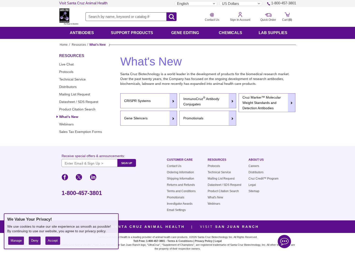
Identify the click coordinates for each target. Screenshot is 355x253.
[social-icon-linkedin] (93, 178)
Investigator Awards (179, 203)
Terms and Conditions (181, 191)
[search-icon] (172, 17)
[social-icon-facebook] (65, 178)
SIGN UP (126, 163)
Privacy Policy (204, 240)
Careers (253, 166)
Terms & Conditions (180, 240)
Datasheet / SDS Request (78, 102)
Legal (252, 185)
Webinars (66, 124)
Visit (140, 227)
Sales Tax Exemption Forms (80, 132)
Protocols (66, 72)
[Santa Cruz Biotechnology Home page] (68, 17)
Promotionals (175, 197)
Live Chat (66, 64)
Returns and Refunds (181, 185)
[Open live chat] (284, 242)
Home (64, 44)
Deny (34, 240)
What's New (68, 117)
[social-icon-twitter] (79, 178)
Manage (16, 240)
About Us (256, 159)
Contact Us (174, 166)
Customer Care (180, 159)
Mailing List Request (74, 94)
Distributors (68, 87)
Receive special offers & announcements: (93, 156)
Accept (53, 240)
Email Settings (176, 210)
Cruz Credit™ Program (263, 178)
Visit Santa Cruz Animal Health (83, 3)
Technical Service (72, 79)
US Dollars (230, 3)
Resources (79, 44)
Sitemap (253, 191)
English (183, 3)
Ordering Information (180, 172)
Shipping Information (180, 178)
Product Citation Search (77, 109)
